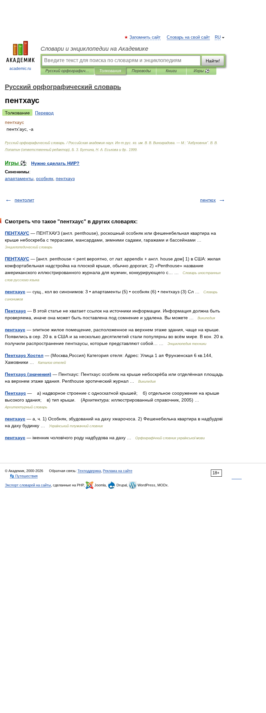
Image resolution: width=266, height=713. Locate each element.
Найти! (213, 60)
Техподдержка (89, 471)
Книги (171, 71)
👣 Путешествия (24, 476)
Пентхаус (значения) (28, 374)
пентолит (24, 200)
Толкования (110, 71)
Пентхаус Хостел (24, 355)
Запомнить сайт (145, 37)
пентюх (208, 200)
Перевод (44, 112)
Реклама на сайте (117, 471)
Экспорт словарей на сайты (28, 485)
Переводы (141, 71)
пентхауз (65, 178)
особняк (44, 178)
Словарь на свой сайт (188, 37)
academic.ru (20, 68)
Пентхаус (15, 310)
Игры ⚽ (202, 71)
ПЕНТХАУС (17, 233)
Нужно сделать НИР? (55, 163)
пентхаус (15, 291)
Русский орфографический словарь (67, 71)
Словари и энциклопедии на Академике (94, 49)
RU (218, 37)
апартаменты (19, 178)
